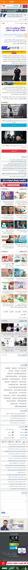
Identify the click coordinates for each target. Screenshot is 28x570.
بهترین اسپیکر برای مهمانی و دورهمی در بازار (17, 159)
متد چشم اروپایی (14, 382)
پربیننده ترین (9, 442)
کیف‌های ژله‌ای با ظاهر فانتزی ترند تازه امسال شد (16, 458)
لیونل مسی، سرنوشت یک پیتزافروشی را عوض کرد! (16, 444)
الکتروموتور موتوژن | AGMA (20, 406)
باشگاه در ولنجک (23, 384)
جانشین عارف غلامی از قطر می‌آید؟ (18, 416)
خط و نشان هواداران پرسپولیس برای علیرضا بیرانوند (16, 481)
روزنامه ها (23, 429)
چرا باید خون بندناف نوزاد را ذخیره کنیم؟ (18, 161)
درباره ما (8, 553)
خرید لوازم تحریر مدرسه (11, 401)
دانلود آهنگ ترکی (7, 398)
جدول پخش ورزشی (8, 438)
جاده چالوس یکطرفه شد (21, 472)
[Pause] (3, 117)
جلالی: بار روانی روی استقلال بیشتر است (17, 418)
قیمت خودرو (22, 432)
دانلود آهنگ (24, 379)
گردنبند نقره (11, 371)
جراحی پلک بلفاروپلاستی (13, 384)
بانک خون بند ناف (22, 403)
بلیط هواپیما (14, 368)
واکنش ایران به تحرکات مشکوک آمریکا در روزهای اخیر (16, 474)
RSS (10, 556)
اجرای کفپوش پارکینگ (22, 401)
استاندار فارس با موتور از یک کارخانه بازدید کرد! (17, 446)
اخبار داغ (17, 442)
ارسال (3, 512)
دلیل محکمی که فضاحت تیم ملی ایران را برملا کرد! (16, 479)
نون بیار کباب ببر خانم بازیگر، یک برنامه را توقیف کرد (16, 449)
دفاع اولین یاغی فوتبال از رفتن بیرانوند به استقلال (15, 413)
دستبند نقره (17, 371)
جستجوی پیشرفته (15, 556)
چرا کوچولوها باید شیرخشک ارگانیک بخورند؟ (17, 176)
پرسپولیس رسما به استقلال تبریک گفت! (17, 423)
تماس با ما (4, 553)
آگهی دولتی (7, 554)
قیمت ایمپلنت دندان (22, 368)
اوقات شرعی (22, 438)
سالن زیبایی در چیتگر (13, 392)
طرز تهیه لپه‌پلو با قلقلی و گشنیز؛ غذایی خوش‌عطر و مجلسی (15, 465)
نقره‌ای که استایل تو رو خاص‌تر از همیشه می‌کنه (17, 163)
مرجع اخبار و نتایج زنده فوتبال (11, 376)
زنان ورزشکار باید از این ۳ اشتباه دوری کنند (18, 488)
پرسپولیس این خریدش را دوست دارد (18, 456)
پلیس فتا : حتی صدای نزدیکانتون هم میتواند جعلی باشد (15, 165)
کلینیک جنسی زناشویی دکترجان (20, 390)
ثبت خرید (14, 125)
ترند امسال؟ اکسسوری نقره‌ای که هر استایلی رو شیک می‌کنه (14, 166)
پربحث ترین (3, 442)
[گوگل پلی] (14, 541)
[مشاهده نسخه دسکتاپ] (2, 2)
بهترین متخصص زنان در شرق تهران (19, 398)
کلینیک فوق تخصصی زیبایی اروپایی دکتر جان (17, 387)
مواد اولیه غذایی (5, 379)
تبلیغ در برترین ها (14, 554)
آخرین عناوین (23, 442)
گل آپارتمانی (7, 382)
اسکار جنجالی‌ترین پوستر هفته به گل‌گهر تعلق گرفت (16, 461)
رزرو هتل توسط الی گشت (15, 379)
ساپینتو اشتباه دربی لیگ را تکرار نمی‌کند (17, 420)
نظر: (26, 501)
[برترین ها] (12, 2)
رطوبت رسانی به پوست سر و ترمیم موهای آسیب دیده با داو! (14, 168)
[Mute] (5, 117)
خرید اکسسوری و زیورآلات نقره (20, 373)
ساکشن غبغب (23, 371)
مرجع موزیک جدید (22, 376)
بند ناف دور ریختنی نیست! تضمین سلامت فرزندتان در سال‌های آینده (14, 174)
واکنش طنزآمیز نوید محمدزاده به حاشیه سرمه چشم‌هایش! (15, 451)
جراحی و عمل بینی (14, 403)
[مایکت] (14, 548)
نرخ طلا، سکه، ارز (8, 429)
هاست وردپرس (6, 395)
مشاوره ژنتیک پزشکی (8, 390)
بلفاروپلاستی (7, 368)
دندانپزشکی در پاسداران (21, 395)
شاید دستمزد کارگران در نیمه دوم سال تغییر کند (17, 484)
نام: (26, 495)
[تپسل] (2, 102)
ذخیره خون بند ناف (22, 392)
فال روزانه (10, 435)
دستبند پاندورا (10, 373)
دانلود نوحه (13, 395)
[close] (1, 561)
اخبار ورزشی (14, 553)
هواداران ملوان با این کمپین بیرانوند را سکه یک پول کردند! (15, 467)
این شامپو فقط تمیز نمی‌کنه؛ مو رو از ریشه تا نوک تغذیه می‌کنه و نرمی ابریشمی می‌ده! (14, 170)
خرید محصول (14, 151)
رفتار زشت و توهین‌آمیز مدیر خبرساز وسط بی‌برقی (16, 470)
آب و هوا (10, 432)
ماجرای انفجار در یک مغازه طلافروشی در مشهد (17, 463)
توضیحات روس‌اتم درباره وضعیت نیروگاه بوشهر (17, 486)
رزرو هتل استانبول (22, 382)
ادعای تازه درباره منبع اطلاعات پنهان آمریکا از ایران (17, 453)
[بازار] (14, 544)
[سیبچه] (14, 538)
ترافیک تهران (22, 435)
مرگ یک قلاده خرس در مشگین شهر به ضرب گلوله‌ (16, 477)
